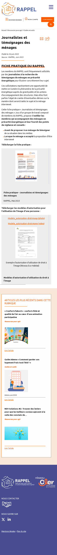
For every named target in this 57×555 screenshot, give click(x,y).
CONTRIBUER (47, 19)
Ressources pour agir (15, 30)
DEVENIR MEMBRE (15, 20)
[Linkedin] (10, 520)
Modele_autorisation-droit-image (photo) (26, 218)
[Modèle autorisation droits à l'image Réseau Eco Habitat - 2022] (26, 257)
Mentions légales (8, 531)
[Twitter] (4, 520)
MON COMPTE (32, 19)
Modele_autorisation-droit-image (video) (26, 223)
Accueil (3, 30)
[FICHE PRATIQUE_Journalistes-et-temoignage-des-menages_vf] (26, 180)
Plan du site (21, 531)
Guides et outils (29, 30)
